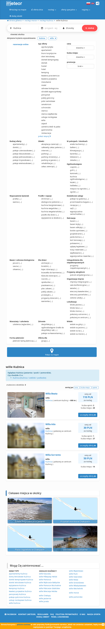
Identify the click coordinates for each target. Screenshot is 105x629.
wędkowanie (77, 253)
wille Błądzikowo (76, 571)
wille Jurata (44, 601)
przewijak (47, 295)
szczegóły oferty (87, 415)
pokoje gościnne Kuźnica (19, 597)
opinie (95, 387)
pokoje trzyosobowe (23, 160)
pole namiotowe (48, 101)
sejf (73, 208)
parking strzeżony (50, 157)
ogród (74, 192)
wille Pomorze (45, 579)
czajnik (74, 167)
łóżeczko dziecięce (50, 275)
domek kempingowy (50, 59)
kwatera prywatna (49, 79)
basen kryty (76, 224)
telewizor (75, 157)
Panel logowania (60, 617)
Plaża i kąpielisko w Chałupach (29, 549)
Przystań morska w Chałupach (75, 521)
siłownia (18, 269)
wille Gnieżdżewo (76, 582)
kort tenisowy (77, 240)
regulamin (42, 614)
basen (74, 221)
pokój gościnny (47, 98)
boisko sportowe (78, 230)
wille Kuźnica (14, 603)
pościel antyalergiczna (81, 275)
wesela (74, 288)
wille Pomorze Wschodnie (50, 585)
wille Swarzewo (75, 577)
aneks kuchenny (78, 144)
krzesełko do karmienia (52, 272)
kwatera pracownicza (50, 75)
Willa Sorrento (53, 454)
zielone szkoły (77, 298)
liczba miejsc (72, 53)
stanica (44, 110)
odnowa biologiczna (50, 88)
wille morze (74, 592)
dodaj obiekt (42, 617)
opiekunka (47, 282)
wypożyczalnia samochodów (77, 212)
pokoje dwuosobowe (23, 153)
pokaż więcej (44, 136)
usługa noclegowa (49, 117)
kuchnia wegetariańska (52, 211)
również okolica (17, 34)
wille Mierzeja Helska (48, 591)
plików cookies (23, 624)
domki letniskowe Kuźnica (20, 582)
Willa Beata (51, 393)
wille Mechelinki (76, 588)
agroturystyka (47, 47)
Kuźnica (48, 400)
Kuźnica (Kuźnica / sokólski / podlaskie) (29, 378)
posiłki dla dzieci (50, 214)
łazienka (75, 153)
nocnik (45, 279)
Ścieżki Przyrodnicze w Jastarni (30, 521)
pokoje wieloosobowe (23, 163)
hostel (44, 66)
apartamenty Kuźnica (18, 573)
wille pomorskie (75, 597)
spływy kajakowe (78, 246)
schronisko (46, 107)
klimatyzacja (77, 150)
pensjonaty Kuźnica (17, 594)
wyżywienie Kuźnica (17, 585)
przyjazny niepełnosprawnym (80, 266)
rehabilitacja (48, 163)
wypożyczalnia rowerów (81, 256)
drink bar (46, 199)
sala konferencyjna (79, 285)
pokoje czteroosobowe (24, 150)
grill (73, 170)
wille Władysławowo (77, 585)
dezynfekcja (48, 324)
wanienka (47, 301)
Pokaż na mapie (52, 354)
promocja (71, 62)
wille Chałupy (45, 595)
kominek (75, 173)
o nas (82, 614)
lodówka (75, 185)
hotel (43, 69)
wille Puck (73, 574)
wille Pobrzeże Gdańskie (49, 588)
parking (46, 153)
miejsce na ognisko (80, 188)
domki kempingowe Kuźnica (21, 579)
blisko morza (77, 311)
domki (17, 147)
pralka (17, 199)
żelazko (74, 160)
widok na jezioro (78, 327)
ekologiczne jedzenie (51, 202)
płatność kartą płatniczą (24, 341)
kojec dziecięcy (49, 269)
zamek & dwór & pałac (50, 126)
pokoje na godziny (79, 199)
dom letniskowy (48, 56)
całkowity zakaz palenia (52, 147)
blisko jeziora (77, 304)
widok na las (77, 330)
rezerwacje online (20, 44)
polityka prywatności (67, 614)
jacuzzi (17, 263)
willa (43, 120)
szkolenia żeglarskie (23, 324)
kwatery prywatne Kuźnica (20, 591)
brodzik (46, 266)
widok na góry (77, 324)
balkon (74, 147)
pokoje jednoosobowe (23, 157)
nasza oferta (93, 614)
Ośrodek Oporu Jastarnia (75, 549)
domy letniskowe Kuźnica (20, 576)
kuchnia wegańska (50, 208)
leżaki (74, 182)
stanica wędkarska (49, 114)
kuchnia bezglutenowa (52, 205)
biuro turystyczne (48, 53)
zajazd (44, 123)
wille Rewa (73, 579)
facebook (11, 614)
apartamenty (20, 144)
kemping (45, 72)
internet (46, 150)
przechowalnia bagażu (81, 202)
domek (44, 63)
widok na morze (78, 334)
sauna (17, 266)
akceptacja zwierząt (51, 144)
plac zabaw (47, 288)
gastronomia (46, 130)
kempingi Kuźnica (16, 588)
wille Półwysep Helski (48, 576)
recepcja (75, 205)
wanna (17, 202)
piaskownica (48, 285)
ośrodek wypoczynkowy (51, 91)
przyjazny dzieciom (51, 298)
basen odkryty (77, 227)
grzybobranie (77, 234)
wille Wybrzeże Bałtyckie (49, 582)
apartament (46, 50)
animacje (46, 263)
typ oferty (42, 43)
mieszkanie (46, 82)
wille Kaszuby (45, 573)
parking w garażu (50, 160)
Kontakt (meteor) (27, 614)
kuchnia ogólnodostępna (78, 177)
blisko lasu (76, 308)
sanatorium (46, 104)
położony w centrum (80, 317)
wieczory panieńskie (80, 294)
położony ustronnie (80, 314)
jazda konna (76, 237)
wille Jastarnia (45, 598)
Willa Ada (50, 424)
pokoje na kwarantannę (53, 333)
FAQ (52, 614)
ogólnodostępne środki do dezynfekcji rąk (52, 328)
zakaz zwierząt (49, 166)
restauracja (46, 133)
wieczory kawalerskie (80, 291)
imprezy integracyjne (80, 282)
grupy (45, 341)
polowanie (76, 243)
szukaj (91, 28)
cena (69, 43)
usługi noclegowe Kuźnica (20, 600)
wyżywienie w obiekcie (52, 218)
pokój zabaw (48, 291)
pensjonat (45, 95)
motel (43, 85)
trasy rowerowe (78, 249)
